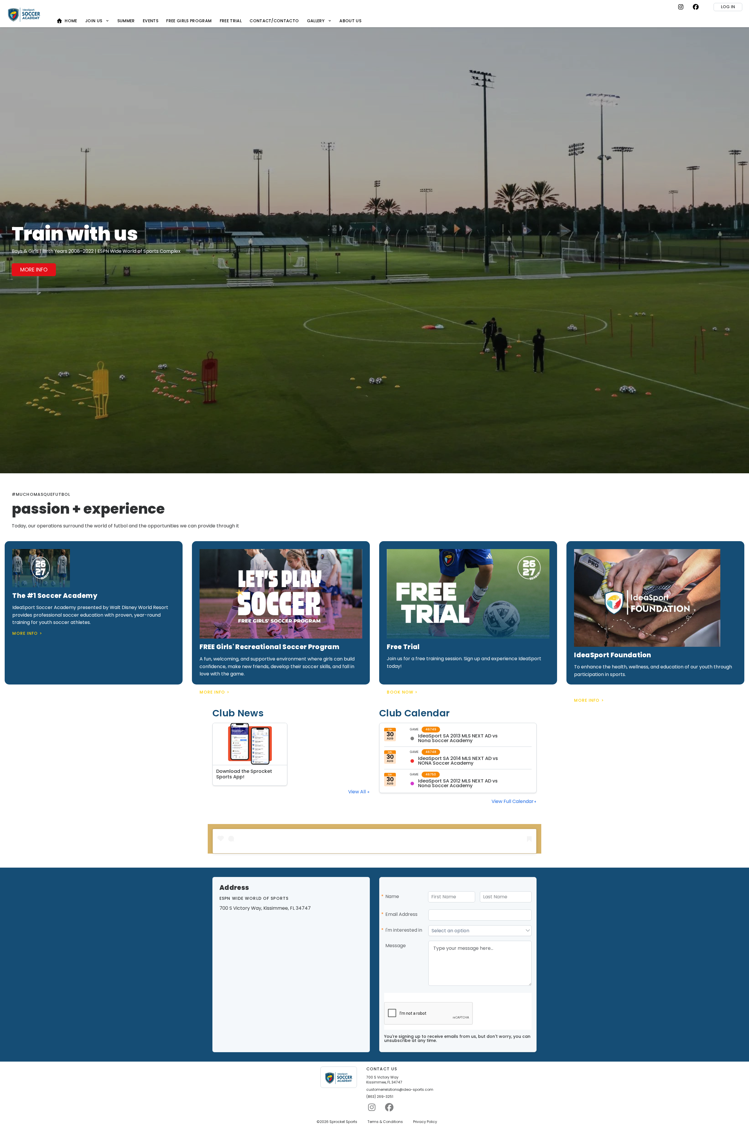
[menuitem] (67, 20)
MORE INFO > (27, 633)
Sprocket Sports (343, 1122)
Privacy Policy (425, 1122)
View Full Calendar (513, 801)
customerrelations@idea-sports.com (399, 1089)
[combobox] (476, 931)
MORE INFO (33, 269)
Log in (728, 7)
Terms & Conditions (385, 1122)
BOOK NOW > (402, 692)
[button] (527, 931)
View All (357, 791)
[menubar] (209, 20)
